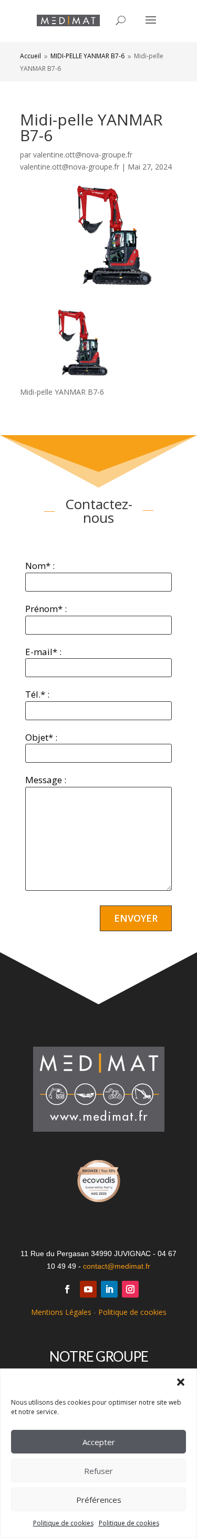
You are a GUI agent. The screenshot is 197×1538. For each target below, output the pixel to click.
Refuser (98, 1471)
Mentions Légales (61, 1312)
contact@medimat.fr (116, 1266)
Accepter (98, 1442)
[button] (180, 1382)
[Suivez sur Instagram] (130, 1289)
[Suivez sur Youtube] (88, 1289)
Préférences (98, 1499)
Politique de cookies (63, 1523)
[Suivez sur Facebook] (67, 1289)
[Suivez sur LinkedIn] (109, 1289)
